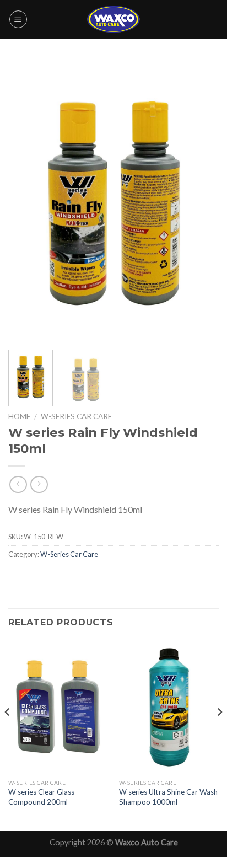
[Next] (200, 201)
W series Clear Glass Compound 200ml (41, 797)
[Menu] (18, 19)
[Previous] (26, 201)
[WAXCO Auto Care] (113, 19)
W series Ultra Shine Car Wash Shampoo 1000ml (168, 797)
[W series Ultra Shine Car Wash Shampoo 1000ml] (169, 707)
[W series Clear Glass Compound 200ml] (58, 707)
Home (19, 416)
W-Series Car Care (76, 416)
